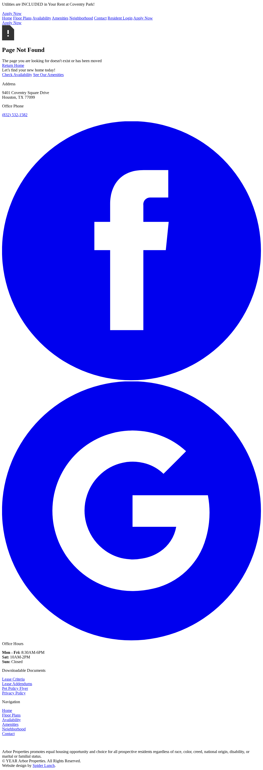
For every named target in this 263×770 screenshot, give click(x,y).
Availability (41, 18)
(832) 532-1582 (14, 115)
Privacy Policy (14, 693)
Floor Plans (22, 18)
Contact (100, 18)
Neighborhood (81, 18)
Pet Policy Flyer (15, 688)
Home (7, 18)
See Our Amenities (48, 74)
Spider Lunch (44, 765)
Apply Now (143, 18)
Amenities (60, 18)
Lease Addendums (17, 684)
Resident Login (120, 18)
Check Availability (17, 74)
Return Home (13, 65)
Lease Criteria (13, 679)
